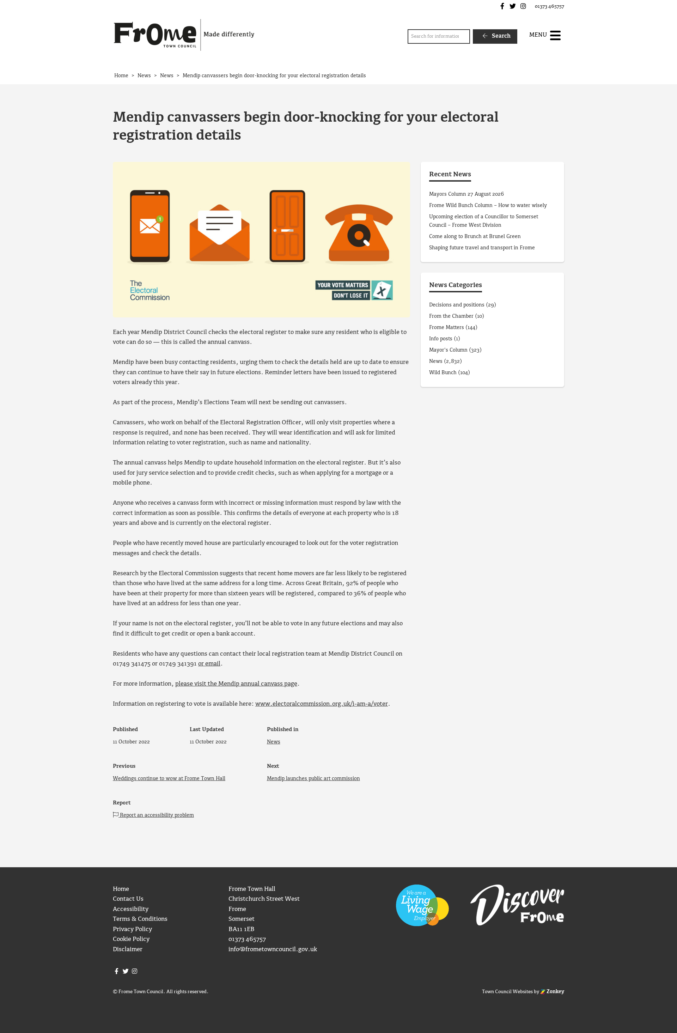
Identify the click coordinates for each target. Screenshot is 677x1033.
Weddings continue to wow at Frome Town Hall (169, 779)
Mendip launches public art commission (313, 779)
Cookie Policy (131, 939)
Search (500, 36)
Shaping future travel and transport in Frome (482, 248)
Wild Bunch (443, 373)
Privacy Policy (132, 929)
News (273, 742)
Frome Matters (446, 327)
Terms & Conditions (140, 919)
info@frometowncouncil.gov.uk (272, 949)
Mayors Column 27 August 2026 (466, 194)
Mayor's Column (448, 350)
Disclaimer (127, 949)
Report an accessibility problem (156, 815)
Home (121, 889)
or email (209, 664)
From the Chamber (451, 316)
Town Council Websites (507, 992)
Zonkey (554, 992)
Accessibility (130, 909)
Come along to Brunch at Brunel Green (475, 236)
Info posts (440, 339)
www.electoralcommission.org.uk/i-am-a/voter (321, 704)
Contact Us (128, 899)
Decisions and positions (456, 305)
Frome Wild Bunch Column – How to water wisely (488, 205)
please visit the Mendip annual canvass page (236, 684)
